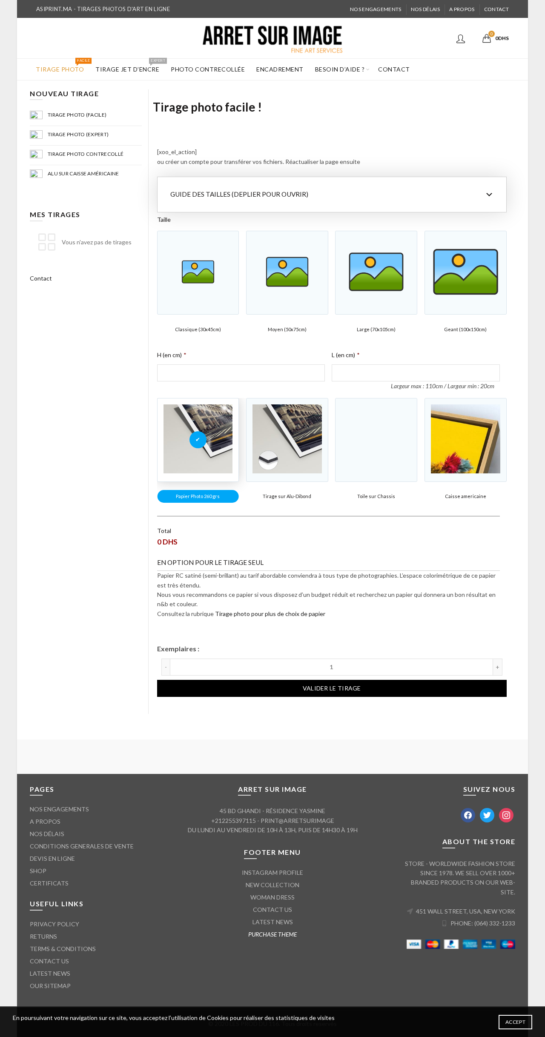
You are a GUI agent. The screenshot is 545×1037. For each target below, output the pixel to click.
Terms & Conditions (63, 948)
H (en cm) (171, 354)
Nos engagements (376, 9)
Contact (496, 9)
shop (38, 870)
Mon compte (461, 38)
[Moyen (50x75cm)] (287, 273)
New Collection (272, 884)
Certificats (49, 883)
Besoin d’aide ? (340, 69)
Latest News (50, 973)
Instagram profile (272, 872)
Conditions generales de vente (82, 846)
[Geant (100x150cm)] (465, 273)
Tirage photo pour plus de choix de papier (270, 613)
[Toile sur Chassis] (376, 440)
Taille (164, 219)
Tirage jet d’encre (130, 66)
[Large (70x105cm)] (376, 273)
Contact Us (49, 961)
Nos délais (425, 9)
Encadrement (280, 69)
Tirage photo (62, 66)
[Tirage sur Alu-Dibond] (287, 440)
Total (164, 530)
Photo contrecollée (208, 69)
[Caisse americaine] (465, 440)
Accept (515, 1022)
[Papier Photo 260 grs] (198, 440)
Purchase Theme (272, 934)
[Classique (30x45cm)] (198, 273)
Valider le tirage (332, 688)
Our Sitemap (50, 985)
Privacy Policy (54, 924)
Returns (43, 936)
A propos (461, 9)
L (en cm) (346, 354)
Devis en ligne (52, 858)
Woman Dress (272, 897)
